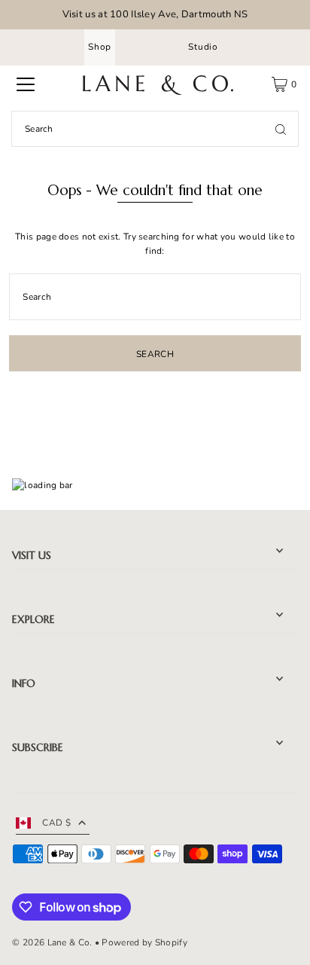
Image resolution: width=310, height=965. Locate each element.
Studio (203, 47)
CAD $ (56, 823)
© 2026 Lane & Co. (52, 942)
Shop (99, 47)
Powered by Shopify (144, 942)
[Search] (281, 129)
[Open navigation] (25, 84)
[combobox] (155, 129)
